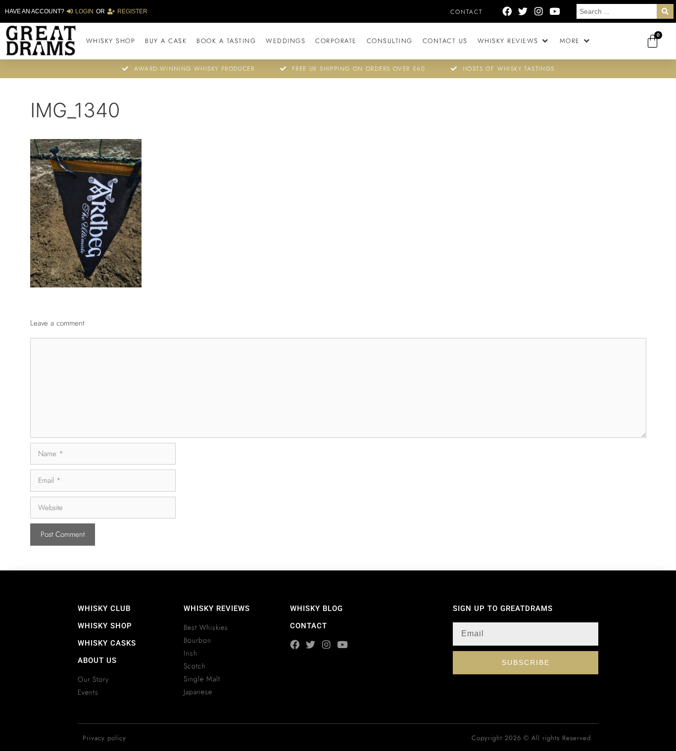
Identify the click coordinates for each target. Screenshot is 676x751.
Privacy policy (104, 738)
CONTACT (308, 625)
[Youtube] (554, 11)
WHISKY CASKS (107, 643)
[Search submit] (665, 11)
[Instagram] (538, 11)
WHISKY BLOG (316, 608)
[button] (514, 41)
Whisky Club (104, 608)
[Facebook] (507, 11)
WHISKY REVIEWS (217, 608)
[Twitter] (523, 11)
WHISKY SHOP (105, 625)
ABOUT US (97, 660)
